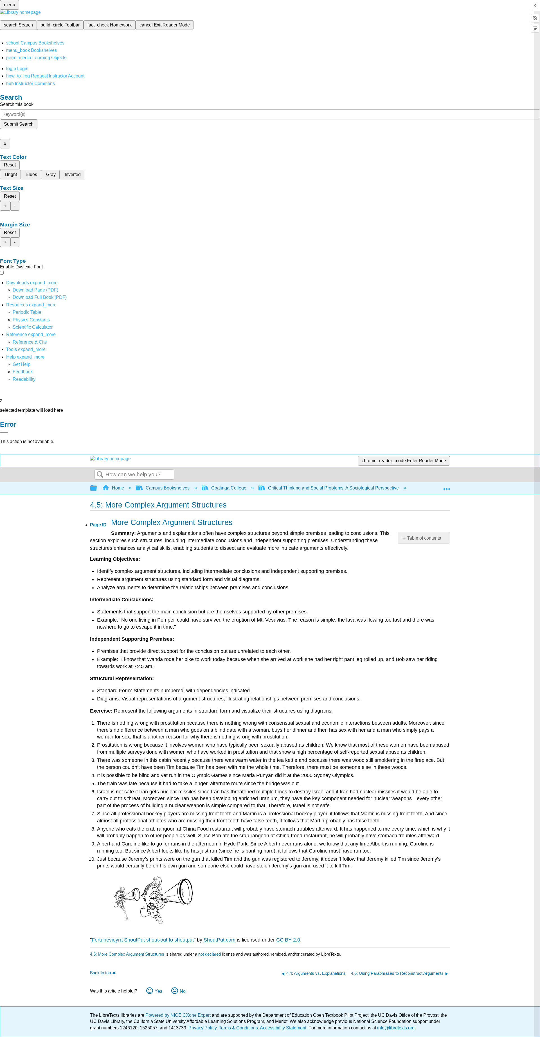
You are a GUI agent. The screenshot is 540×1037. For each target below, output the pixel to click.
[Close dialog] (4, 432)
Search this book (16, 104)
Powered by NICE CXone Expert (178, 1015)
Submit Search (18, 124)
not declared (210, 954)
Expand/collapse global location (446, 486)
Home (118, 488)
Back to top (100, 972)
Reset (10, 165)
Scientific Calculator (33, 327)
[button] (23, 371)
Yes (158, 991)
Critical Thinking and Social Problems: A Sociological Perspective (333, 488)
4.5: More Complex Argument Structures (127, 954)
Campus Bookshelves (168, 488)
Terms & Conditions (238, 1027)
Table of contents (424, 538)
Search (100, 475)
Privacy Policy (202, 1027)
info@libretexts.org (395, 1027)
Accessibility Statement (283, 1027)
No (183, 991)
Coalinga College (229, 488)
